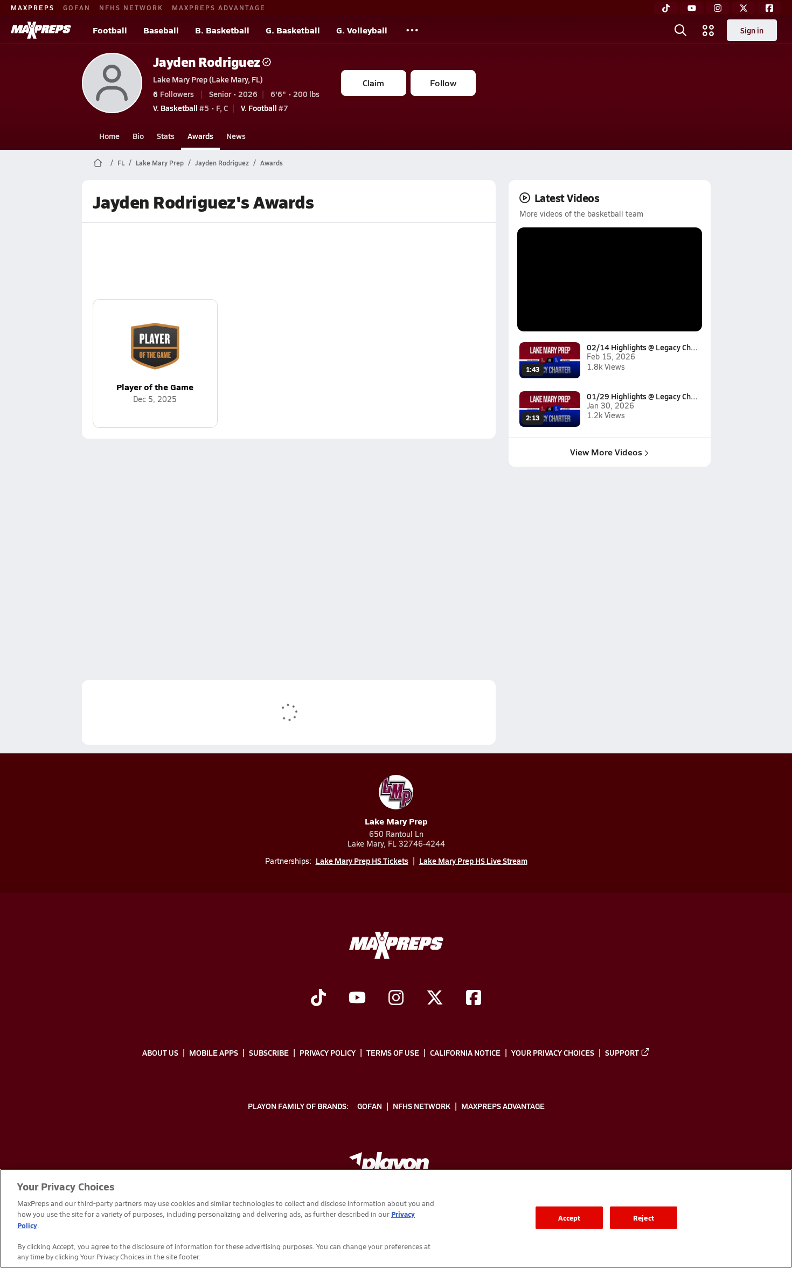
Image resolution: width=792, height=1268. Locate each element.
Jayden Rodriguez (206, 61)
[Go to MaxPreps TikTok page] (318, 999)
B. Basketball (222, 30)
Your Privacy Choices (552, 1052)
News (236, 135)
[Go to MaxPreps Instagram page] (396, 999)
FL (120, 162)
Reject (643, 1217)
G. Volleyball (361, 30)
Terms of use (392, 1052)
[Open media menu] (708, 30)
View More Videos (606, 452)
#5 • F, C (190, 107)
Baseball (161, 30)
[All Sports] (412, 30)
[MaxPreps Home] (41, 30)
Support (622, 1052)
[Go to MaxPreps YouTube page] (357, 999)
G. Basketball (293, 30)
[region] (396, 1218)
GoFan (77, 7)
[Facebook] (769, 8)
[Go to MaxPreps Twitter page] (434, 999)
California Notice (465, 1052)
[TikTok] (666, 8)
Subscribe (269, 1052)
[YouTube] (692, 8)
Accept (569, 1217)
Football (110, 30)
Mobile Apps (213, 1052)
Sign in (751, 30)
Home (109, 135)
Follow (443, 83)
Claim (373, 83)
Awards (200, 135)
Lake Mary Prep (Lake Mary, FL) (208, 79)
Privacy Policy (328, 1052)
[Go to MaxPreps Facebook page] (473, 999)
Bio (138, 135)
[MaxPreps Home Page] (97, 162)
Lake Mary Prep (160, 162)
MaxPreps (32, 7)
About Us (160, 1052)
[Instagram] (718, 8)
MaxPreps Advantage (219, 7)
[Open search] (680, 30)
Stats (166, 135)
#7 (264, 107)
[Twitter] (743, 8)
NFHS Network (131, 7)
